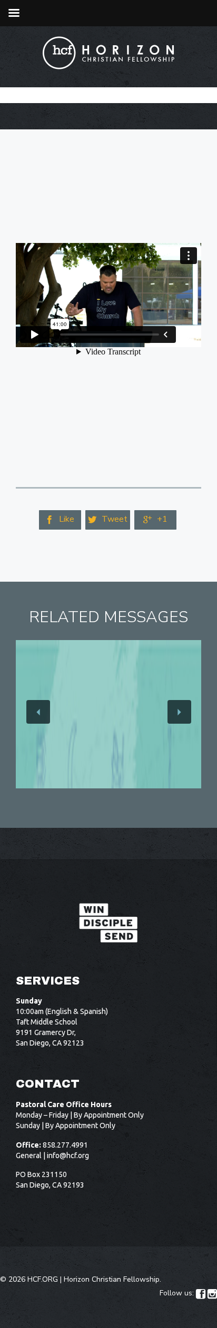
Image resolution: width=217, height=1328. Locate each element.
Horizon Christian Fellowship (112, 1279)
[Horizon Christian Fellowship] (109, 52)
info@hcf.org (68, 1155)
